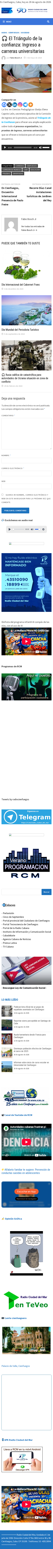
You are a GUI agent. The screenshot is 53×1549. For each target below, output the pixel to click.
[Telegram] (25, 104)
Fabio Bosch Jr (16, 58)
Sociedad (25, 32)
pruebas (6, 173)
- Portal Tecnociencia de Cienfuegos (19, 924)
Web (3, 481)
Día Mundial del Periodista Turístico (20, 329)
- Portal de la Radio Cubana (15, 928)
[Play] (9, 529)
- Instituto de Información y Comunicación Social (26, 931)
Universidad (18, 173)
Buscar (46, 892)
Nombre (6, 455)
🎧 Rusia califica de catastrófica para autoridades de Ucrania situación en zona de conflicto (24, 378)
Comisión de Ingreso (12, 169)
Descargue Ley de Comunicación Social (24, 987)
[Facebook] (4, 104)
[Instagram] (20, 104)
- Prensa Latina (9, 942)
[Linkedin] (14, 104)
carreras (19, 166)
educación (35, 169)
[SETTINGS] (43, 529)
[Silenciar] (40, 147)
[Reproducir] (5, 147)
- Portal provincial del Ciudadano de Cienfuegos (25, 920)
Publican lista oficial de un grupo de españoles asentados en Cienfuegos (29, 1008)
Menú (8, 21)
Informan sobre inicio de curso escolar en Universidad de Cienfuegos (31, 1063)
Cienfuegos (13, 32)
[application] (26, 147)
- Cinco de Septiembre (12, 916)
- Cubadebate (8, 935)
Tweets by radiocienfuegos (15, 799)
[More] (30, 104)
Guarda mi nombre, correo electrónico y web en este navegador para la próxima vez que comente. (26, 499)
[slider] (46, 147)
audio (4, 32)
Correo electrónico (12, 468)
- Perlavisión (7, 913)
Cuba (26, 169)
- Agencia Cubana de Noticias (16, 939)
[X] (9, 104)
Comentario (8, 415)
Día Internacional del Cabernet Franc (20, 284)
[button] (26, 687)
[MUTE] (32, 529)
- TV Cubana (7, 946)
